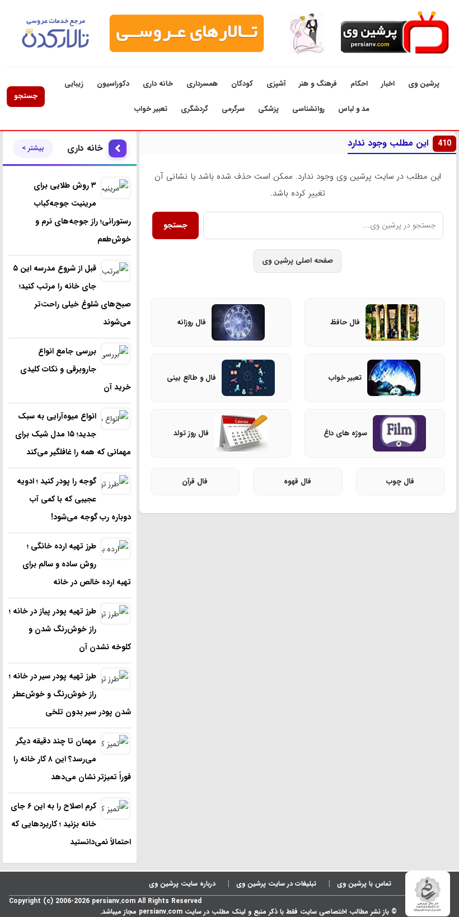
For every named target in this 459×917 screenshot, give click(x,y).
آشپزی (275, 84)
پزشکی (268, 109)
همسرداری (202, 84)
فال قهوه (297, 481)
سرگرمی (233, 109)
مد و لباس (353, 109)
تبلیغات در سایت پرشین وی (276, 883)
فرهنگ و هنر (318, 84)
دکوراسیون (113, 84)
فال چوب (400, 481)
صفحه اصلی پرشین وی (297, 261)
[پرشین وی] (393, 33)
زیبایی (73, 84)
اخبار (388, 84)
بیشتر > (33, 148)
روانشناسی (308, 109)
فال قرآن (195, 481)
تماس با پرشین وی (364, 883)
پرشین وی (423, 84)
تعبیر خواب (150, 109)
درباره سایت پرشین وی (182, 883)
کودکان (242, 84)
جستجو (26, 96)
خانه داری (158, 84)
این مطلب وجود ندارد (399, 143)
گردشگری (194, 109)
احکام (359, 84)
